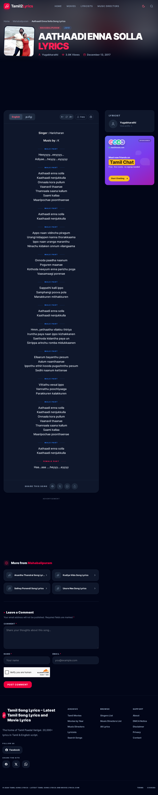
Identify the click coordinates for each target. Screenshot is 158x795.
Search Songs (75, 737)
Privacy (137, 732)
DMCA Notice (140, 721)
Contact (137, 737)
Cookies (151, 788)
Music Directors (108, 6)
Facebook (14, 750)
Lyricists (87, 6)
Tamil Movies (74, 715)
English (16, 116)
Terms (140, 788)
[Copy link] (75, 486)
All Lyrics (105, 726)
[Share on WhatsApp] (67, 486)
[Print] (91, 117)
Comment (10, 624)
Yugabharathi (50, 54)
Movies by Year (75, 721)
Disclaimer (138, 726)
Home (58, 6)
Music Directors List (110, 721)
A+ (71, 116)
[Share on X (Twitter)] (60, 486)
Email (56, 654)
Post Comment (17, 684)
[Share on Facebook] (52, 486)
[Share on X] (16, 764)
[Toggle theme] (143, 6)
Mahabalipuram (20, 21)
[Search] (151, 6)
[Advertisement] (79, 84)
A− (62, 117)
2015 (67, 28)
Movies (71, 6)
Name (8, 654)
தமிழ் (28, 116)
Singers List (106, 715)
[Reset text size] (66, 117)
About (136, 715)
